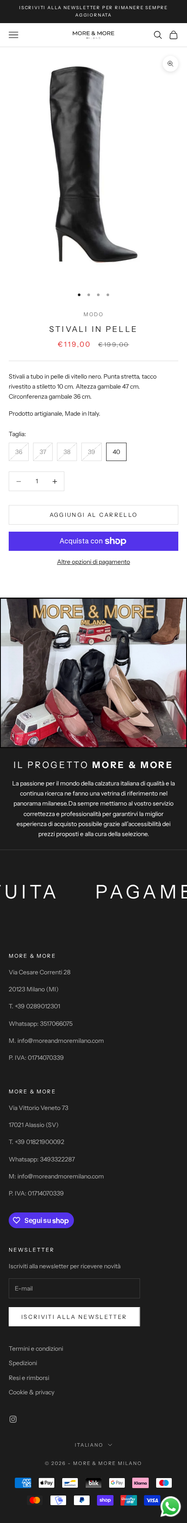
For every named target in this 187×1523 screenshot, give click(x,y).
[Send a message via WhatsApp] (171, 1507)
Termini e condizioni (36, 1348)
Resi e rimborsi (29, 1378)
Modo (93, 314)
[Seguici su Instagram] (13, 1419)
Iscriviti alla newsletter (74, 1316)
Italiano (89, 1445)
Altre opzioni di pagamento (93, 562)
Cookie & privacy (31, 1392)
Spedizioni (23, 1363)
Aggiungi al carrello (94, 514)
